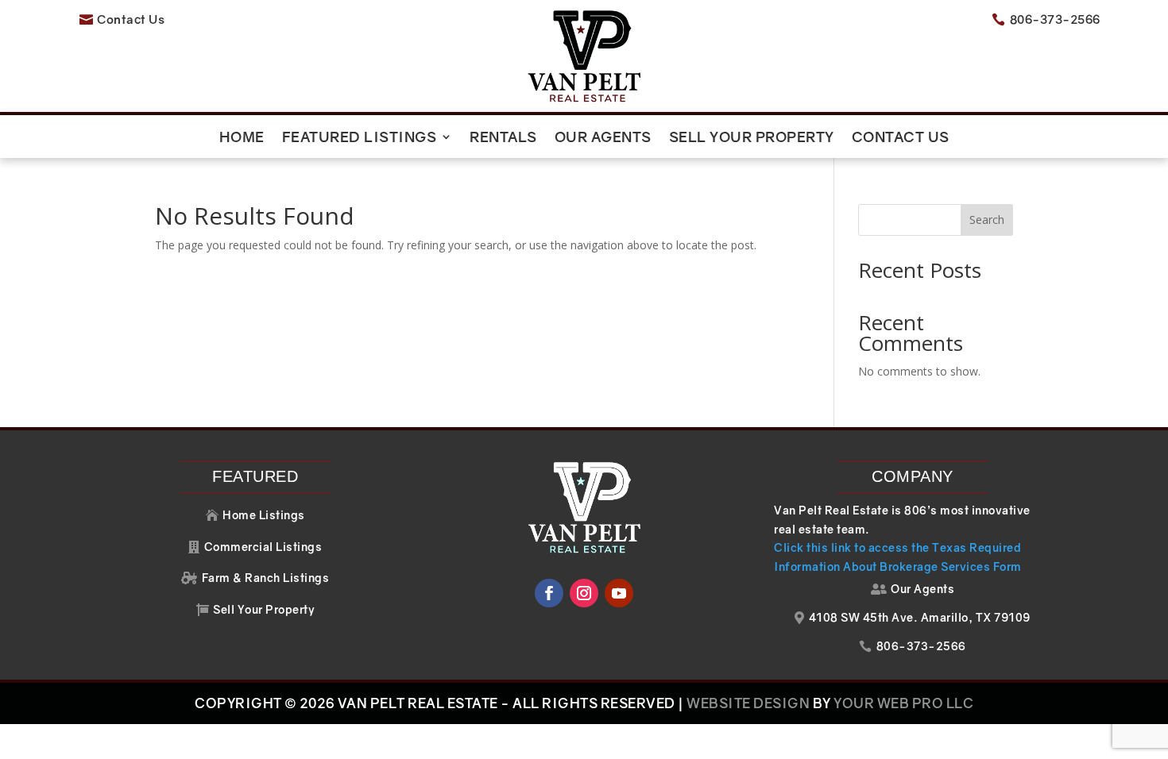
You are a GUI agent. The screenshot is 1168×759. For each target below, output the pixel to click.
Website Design (748, 703)
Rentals (503, 138)
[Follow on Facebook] (549, 593)
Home (242, 138)
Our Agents (603, 138)
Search (986, 219)
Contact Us (900, 138)
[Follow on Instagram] (584, 593)
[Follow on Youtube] (619, 593)
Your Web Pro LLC (903, 703)
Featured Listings (359, 138)
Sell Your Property (751, 138)
